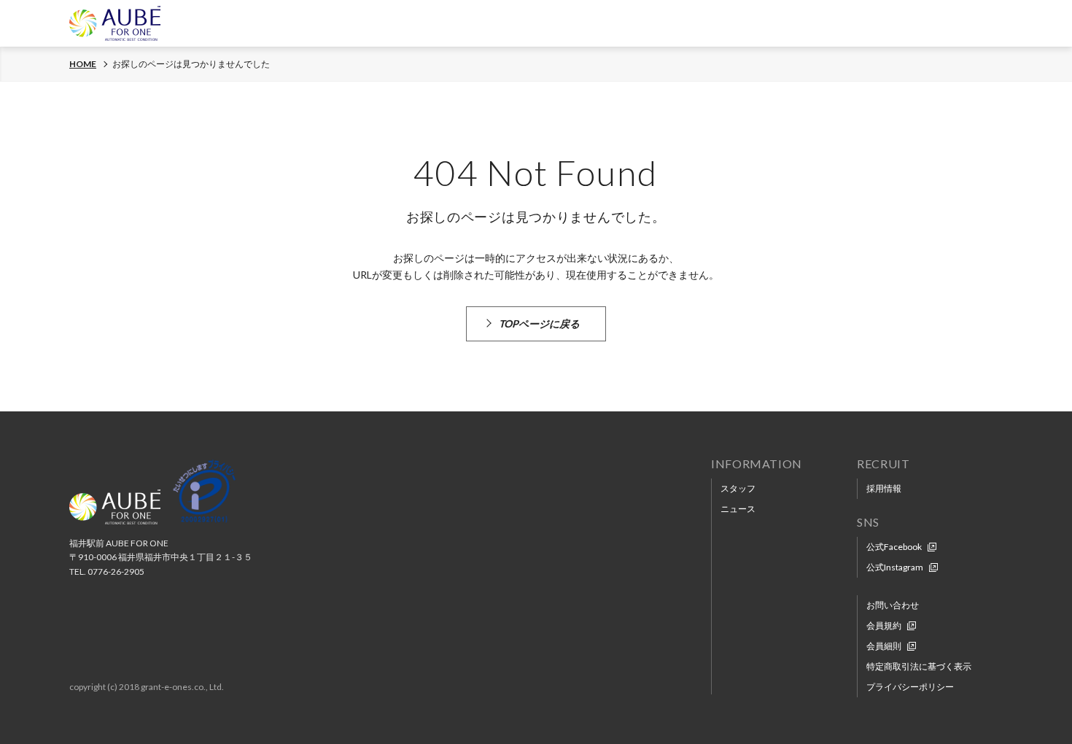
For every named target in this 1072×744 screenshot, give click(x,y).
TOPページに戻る (539, 323)
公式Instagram (894, 567)
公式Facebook (894, 546)
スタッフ (738, 488)
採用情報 (883, 488)
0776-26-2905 (116, 571)
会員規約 (883, 625)
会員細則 (883, 645)
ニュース (738, 508)
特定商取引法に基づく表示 (918, 666)
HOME (82, 64)
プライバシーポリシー (910, 686)
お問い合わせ (892, 605)
